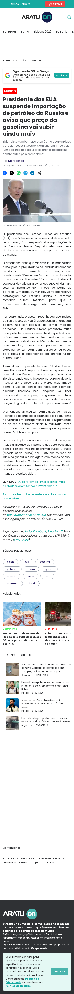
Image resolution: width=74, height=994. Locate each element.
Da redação (16, 161)
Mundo (36, 60)
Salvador (9, 32)
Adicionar (61, 75)
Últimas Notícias (19, 4)
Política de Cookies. (18, 986)
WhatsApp (21, 540)
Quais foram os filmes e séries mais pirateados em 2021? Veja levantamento (34, 484)
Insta (28, 531)
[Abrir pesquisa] (69, 17)
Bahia (24, 32)
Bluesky (52, 531)
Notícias (21, 60)
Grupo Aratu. (39, 948)
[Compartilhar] (39, 173)
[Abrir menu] (5, 17)
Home (6, 60)
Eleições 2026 (42, 32)
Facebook (39, 531)
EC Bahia (61, 32)
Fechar (59, 972)
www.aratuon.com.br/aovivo (26, 515)
